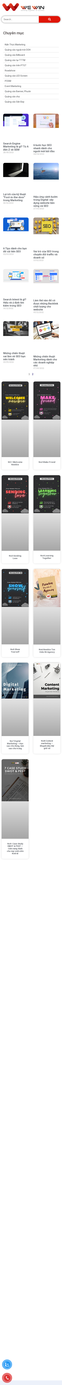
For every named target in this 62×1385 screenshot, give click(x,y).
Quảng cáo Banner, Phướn (18, 91)
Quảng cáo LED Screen (16, 76)
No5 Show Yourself (15, 650)
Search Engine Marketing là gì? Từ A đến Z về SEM (16, 146)
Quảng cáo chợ (12, 96)
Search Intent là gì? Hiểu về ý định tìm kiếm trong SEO (14, 302)
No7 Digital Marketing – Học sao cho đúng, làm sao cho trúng (15, 745)
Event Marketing (13, 86)
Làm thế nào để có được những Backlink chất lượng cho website (45, 305)
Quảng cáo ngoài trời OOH (18, 50)
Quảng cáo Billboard (15, 55)
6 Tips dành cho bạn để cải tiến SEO (15, 250)
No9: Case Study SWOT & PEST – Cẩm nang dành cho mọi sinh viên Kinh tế (15, 849)
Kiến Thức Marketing (15, 44)
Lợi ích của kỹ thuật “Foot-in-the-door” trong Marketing (14, 197)
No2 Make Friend (47, 462)
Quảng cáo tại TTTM (15, 60)
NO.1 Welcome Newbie (15, 463)
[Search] (50, 19)
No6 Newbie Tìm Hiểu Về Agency (47, 650)
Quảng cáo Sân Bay (14, 101)
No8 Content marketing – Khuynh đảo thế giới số (47, 744)
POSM (8, 81)
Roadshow (10, 70)
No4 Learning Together (46, 556)
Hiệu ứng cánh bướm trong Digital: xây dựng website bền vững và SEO (45, 201)
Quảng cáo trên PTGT (15, 65)
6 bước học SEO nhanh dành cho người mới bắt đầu (44, 148)
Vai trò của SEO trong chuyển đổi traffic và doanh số (46, 254)
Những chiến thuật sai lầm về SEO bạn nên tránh (14, 356)
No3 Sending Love (15, 557)
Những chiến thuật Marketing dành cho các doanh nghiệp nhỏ (45, 361)
